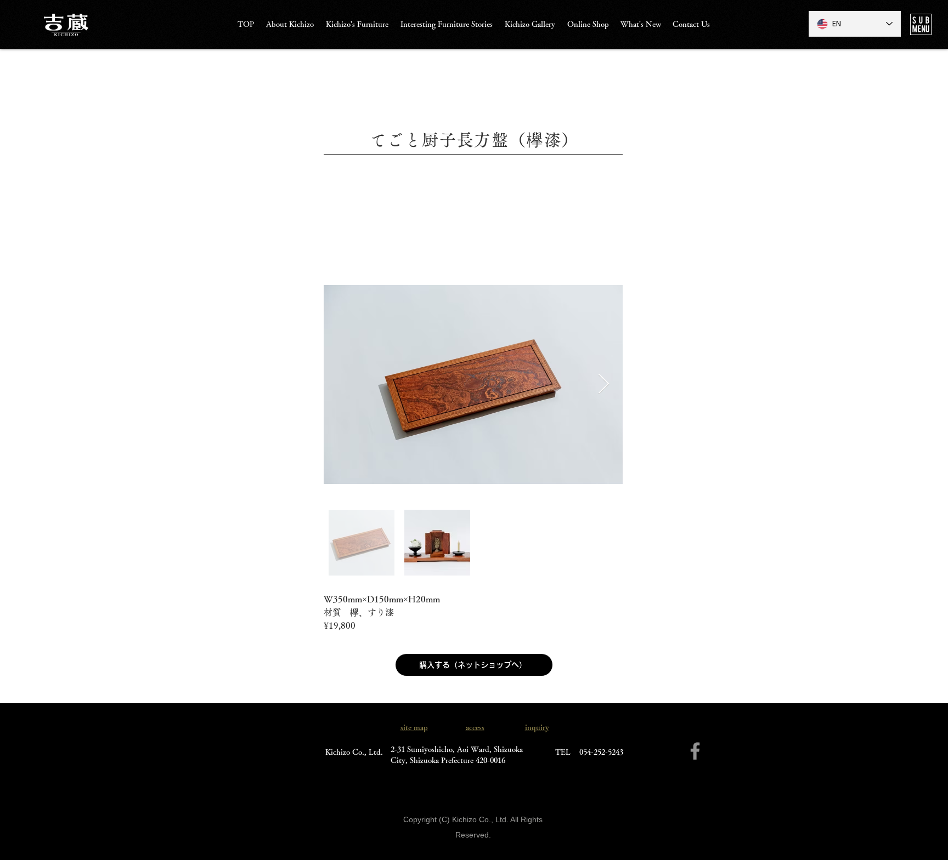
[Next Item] (603, 384)
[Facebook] (695, 750)
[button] (921, 24)
